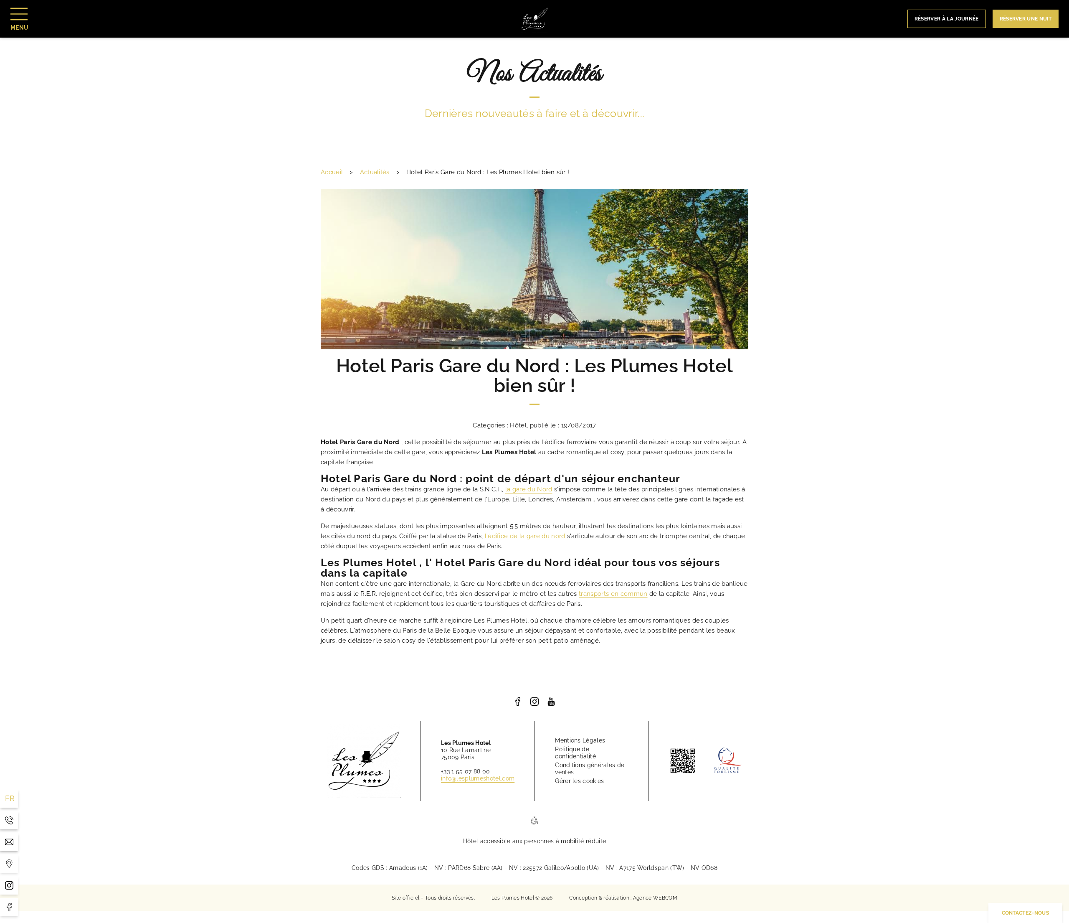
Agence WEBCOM (655, 898)
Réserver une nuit (1025, 19)
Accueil (332, 172)
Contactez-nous (1025, 913)
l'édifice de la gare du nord (525, 536)
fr (10, 798)
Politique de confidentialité (575, 753)
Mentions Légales (580, 740)
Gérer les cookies (579, 781)
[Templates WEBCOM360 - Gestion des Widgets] (9, 863)
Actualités (375, 172)
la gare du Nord (528, 489)
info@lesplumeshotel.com (477, 778)
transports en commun (613, 594)
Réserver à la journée (946, 19)
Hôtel (518, 425)
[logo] (518, 701)
